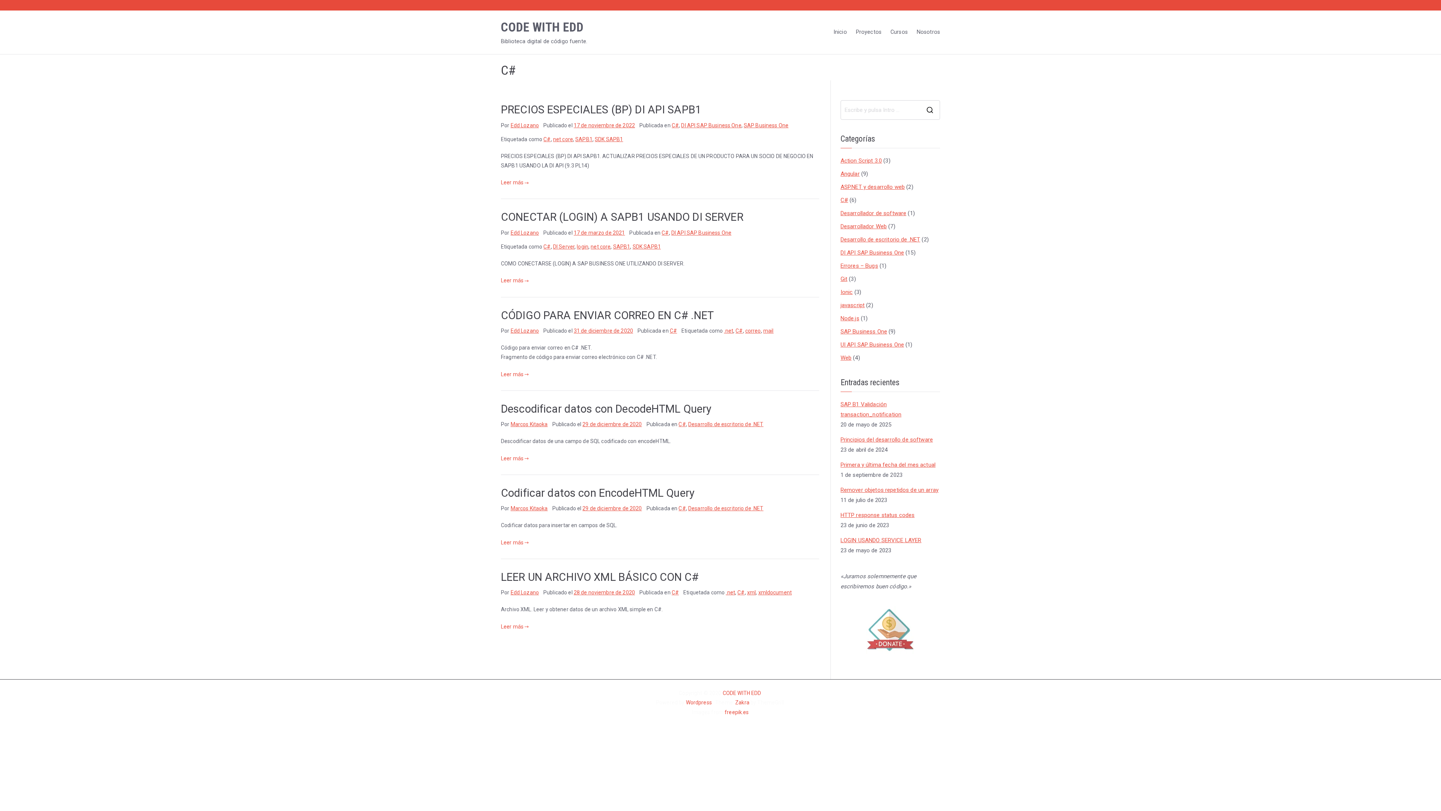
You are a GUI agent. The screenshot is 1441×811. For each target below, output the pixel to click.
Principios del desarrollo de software (887, 439)
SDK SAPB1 (609, 139)
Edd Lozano (525, 125)
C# (675, 125)
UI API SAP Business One (872, 344)
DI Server (564, 247)
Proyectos (868, 32)
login (582, 247)
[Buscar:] (890, 110)
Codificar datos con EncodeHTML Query (598, 493)
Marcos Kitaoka (529, 424)
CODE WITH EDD (542, 27)
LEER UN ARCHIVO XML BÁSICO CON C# (600, 577)
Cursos (899, 32)
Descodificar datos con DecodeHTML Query (606, 408)
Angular (850, 173)
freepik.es (737, 712)
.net (728, 331)
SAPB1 (584, 139)
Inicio (840, 32)
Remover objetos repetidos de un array (890, 490)
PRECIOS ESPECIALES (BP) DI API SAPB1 (601, 109)
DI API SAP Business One (711, 125)
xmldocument (775, 592)
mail (768, 331)
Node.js (850, 318)
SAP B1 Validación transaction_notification (871, 409)
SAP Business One (766, 125)
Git (844, 279)
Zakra (743, 702)
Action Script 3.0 (861, 160)
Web (846, 357)
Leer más (512, 182)
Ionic (847, 292)
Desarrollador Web (864, 226)
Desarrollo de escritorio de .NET (725, 424)
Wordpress (699, 702)
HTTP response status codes (878, 515)
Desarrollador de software (874, 213)
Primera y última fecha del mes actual (888, 464)
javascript (853, 305)
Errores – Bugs (859, 265)
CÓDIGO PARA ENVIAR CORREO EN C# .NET (607, 315)
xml (751, 592)
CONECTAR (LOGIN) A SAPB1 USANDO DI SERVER (622, 217)
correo (753, 331)
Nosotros (928, 32)
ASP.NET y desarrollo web (873, 187)
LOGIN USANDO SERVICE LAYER (881, 540)
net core (563, 139)
